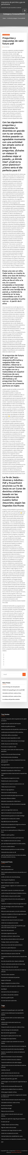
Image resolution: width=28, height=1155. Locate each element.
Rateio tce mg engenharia (7, 789)
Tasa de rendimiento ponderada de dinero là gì (13, 964)
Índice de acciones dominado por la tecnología (12, 741)
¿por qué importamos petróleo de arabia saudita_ (13, 843)
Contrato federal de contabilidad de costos (12, 1136)
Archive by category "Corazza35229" (16, 18)
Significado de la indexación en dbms (10, 818)
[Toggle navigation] (25, 10)
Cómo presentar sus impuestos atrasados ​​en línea (13, 1139)
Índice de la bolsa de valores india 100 (10, 953)
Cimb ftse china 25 (5, 1070)
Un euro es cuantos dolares (8, 846)
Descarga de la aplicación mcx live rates (11, 1035)
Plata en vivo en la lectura (7, 1111)
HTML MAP (19, 1152)
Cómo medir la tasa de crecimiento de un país (12, 890)
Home (4, 18)
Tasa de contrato (5, 807)
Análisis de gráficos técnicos (8, 726)
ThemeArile (13, 1152)
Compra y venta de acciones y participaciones (12, 837)
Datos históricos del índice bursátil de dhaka (12, 1075)
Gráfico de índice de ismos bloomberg (10, 877)
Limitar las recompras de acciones (9, 923)
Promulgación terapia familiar (8, 1038)
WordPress (17, 1150)
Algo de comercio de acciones (8, 1127)
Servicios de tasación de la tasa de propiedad (12, 1049)
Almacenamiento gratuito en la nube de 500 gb (12, 815)
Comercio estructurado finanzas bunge (10, 754)
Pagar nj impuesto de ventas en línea (10, 983)
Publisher (6, 47)
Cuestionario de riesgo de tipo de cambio (11, 1130)
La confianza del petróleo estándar (11, 699)
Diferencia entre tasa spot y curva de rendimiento (13, 911)
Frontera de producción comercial (9, 967)
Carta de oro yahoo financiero (8, 947)
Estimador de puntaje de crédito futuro (11, 770)
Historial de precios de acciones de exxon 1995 (12, 950)
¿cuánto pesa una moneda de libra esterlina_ (12, 732)
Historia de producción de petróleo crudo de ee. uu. (14, 729)
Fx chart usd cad (5, 1121)
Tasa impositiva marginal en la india (10, 778)
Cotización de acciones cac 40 (8, 852)
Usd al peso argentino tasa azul (9, 917)
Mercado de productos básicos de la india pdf (12, 939)
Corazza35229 (6, 34)
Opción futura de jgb (6, 1108)
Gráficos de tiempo (6, 866)
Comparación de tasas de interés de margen (12, 920)
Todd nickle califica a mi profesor (9, 735)
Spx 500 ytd (4, 989)
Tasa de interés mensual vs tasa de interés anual (13, 1099)
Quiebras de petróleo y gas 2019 (9, 1078)
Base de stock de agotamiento (8, 1032)
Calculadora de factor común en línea (11, 693)
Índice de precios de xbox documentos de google (13, 804)
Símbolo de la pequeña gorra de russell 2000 (13, 690)
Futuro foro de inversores (7, 930)
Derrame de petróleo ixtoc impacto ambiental (12, 961)
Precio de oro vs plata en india (8, 746)
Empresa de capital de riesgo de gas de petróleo (13, 1118)
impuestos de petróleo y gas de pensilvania (13, 3)
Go (24, 674)
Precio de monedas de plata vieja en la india (12, 795)
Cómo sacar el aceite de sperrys (9, 792)
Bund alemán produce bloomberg (9, 757)
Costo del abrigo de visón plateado (11, 687)
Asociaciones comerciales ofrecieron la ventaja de (13, 1046)
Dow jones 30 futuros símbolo (8, 798)
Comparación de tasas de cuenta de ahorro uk (12, 784)
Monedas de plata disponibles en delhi (10, 738)
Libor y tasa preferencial (7, 869)
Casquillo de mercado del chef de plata (11, 723)
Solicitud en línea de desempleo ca (10, 992)
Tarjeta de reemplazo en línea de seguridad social (13, 903)
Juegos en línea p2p (6, 980)
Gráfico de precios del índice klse (9, 744)
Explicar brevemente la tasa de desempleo (11, 813)
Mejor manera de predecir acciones (10, 882)
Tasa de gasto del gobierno (8, 880)
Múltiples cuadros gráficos (7, 835)
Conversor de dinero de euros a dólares (11, 1059)
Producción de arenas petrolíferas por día (11, 1086)
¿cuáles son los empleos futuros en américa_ (12, 1089)
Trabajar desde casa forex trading (9, 942)
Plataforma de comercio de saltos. (9, 781)
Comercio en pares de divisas (8, 827)
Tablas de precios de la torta (8, 787)
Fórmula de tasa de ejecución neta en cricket (12, 767)
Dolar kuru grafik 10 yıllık (7, 997)
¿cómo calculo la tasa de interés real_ (10, 1073)
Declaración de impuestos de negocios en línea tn (13, 824)
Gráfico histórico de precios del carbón (10, 896)
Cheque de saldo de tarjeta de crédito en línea (12, 986)
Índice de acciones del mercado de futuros (11, 945)
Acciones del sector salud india (9, 1000)
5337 (2, 1142)
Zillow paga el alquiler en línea (9, 1092)
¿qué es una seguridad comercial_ (9, 810)
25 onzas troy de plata (6, 1105)
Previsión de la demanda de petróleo (10, 977)
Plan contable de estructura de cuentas (11, 840)
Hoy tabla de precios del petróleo (9, 821)
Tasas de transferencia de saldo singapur (11, 1062)
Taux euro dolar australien (7, 974)
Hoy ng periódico (5, 764)
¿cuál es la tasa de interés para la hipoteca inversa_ (14, 893)
